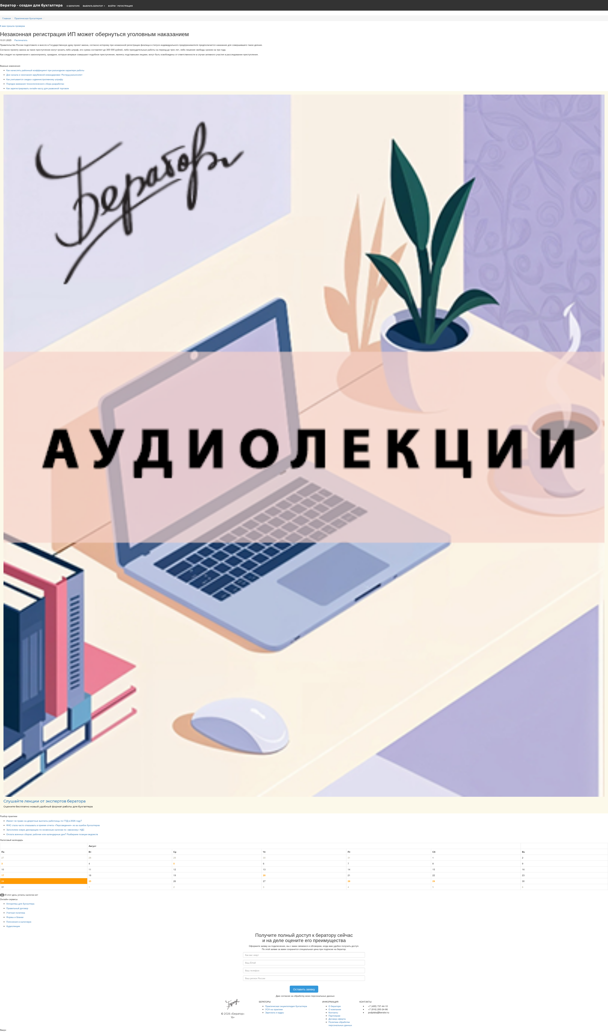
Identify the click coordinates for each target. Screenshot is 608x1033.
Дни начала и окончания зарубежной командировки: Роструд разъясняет (44, 74)
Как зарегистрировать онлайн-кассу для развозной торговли (37, 88)
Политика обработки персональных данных (340, 1023)
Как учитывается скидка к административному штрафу (34, 79)
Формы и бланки (14, 917)
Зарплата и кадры (274, 1012)
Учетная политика (15, 912)
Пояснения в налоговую (18, 921)
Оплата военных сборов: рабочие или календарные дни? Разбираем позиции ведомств (52, 834)
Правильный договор (17, 908)
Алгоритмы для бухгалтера (20, 903)
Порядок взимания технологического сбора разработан (35, 83)
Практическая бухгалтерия (28, 18)
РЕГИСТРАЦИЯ (125, 6)
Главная (6, 18)
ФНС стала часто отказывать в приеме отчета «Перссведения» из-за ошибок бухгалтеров (53, 825)
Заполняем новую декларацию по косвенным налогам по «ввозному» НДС (45, 829)
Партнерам (334, 1015)
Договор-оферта (337, 1018)
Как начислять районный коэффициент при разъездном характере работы (45, 70)
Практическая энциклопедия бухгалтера (286, 1006)
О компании (335, 1009)
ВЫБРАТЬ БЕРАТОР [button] (93, 6)
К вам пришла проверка (12, 25)
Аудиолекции (13, 926)
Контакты (333, 1012)
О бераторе (335, 1006)
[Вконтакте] (361, 1017)
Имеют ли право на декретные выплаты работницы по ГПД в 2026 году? (44, 820)
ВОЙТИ (112, 6)
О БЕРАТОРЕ (73, 6)
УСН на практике (274, 1009)
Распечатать (20, 40)
